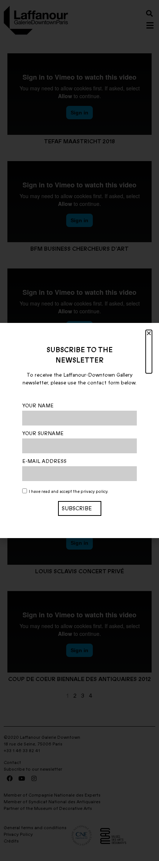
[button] (149, 351)
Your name (38, 405)
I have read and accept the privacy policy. (68, 492)
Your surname (43, 433)
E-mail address (44, 461)
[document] (79, 430)
